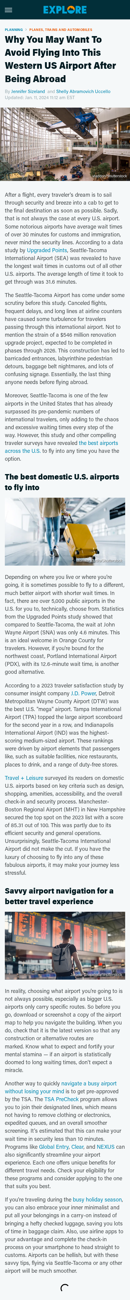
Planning (14, 29)
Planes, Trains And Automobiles (60, 29)
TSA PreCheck (61, 1099)
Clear (77, 1146)
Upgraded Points (47, 250)
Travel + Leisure (24, 777)
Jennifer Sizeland (28, 91)
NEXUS (106, 1146)
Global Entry (54, 1146)
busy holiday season (97, 1199)
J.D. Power (83, 693)
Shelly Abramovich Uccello (83, 91)
